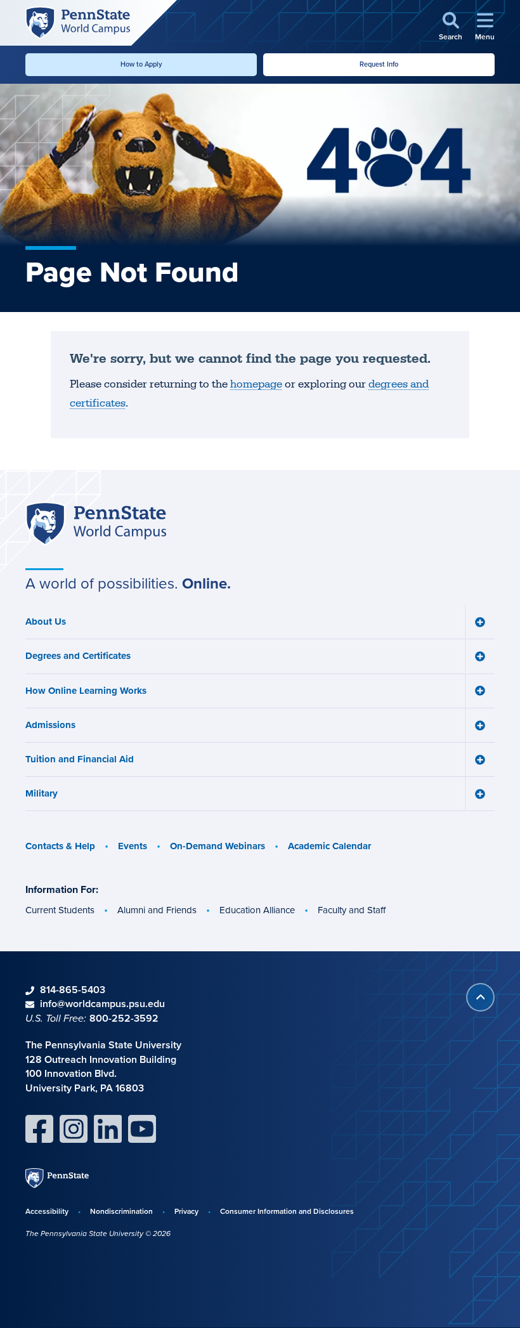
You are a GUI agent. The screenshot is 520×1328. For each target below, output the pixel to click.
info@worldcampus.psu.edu (102, 1003)
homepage (256, 384)
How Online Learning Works (85, 691)
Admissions (50, 725)
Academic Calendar (329, 846)
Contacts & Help (60, 846)
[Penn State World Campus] (77, 21)
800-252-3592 (124, 1018)
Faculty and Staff (352, 909)
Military (41, 793)
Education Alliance (257, 909)
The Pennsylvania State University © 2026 (98, 1233)
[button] (450, 27)
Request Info (379, 64)
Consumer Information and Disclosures (287, 1211)
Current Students (59, 909)
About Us (45, 621)
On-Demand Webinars (217, 846)
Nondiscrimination (121, 1211)
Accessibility (46, 1211)
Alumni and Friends (157, 909)
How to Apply (141, 64)
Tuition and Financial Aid (79, 759)
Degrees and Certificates (78, 656)
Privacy (186, 1211)
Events (132, 846)
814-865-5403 (72, 989)
